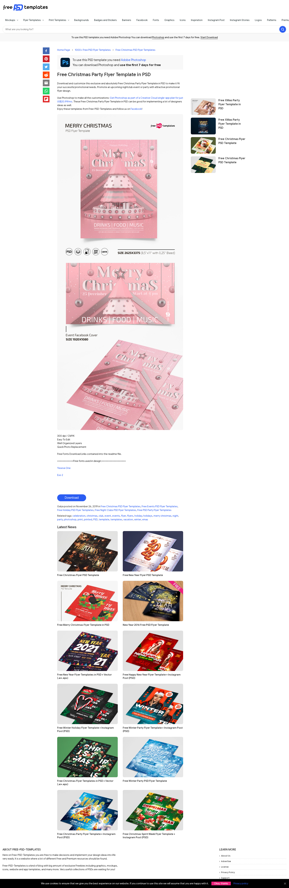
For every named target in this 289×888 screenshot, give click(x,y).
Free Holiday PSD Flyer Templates (75, 510)
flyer (123, 515)
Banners (126, 20)
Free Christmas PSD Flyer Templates (135, 49)
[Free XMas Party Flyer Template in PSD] (203, 106)
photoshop (70, 519)
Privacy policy (240, 883)
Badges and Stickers (105, 20)
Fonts (156, 20)
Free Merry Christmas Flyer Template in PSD (83, 624)
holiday (138, 515)
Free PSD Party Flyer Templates (154, 510)
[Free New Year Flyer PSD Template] (153, 551)
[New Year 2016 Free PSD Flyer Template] (153, 601)
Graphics (169, 20)
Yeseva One (64, 468)
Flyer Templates (32, 20)
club (101, 515)
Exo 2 (60, 475)
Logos (258, 20)
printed (88, 519)
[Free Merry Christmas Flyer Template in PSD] (87, 601)
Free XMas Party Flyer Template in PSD (229, 104)
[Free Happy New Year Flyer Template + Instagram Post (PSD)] (153, 651)
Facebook (142, 20)
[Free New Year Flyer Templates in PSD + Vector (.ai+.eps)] (87, 651)
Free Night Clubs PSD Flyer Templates (115, 510)
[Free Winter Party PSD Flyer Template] (153, 757)
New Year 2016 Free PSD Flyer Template (146, 624)
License (225, 867)
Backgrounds (81, 20)
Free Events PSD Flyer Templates (160, 506)
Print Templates (57, 20)
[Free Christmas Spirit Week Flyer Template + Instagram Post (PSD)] (153, 810)
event (108, 515)
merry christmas (162, 515)
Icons (183, 20)
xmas (145, 519)
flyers (130, 515)
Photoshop (158, 37)
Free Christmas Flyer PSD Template (78, 575)
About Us (225, 855)
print (80, 519)
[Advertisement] (218, 68)
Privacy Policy (228, 872)
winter (137, 519)
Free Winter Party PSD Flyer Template (145, 780)
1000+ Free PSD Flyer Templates (93, 49)
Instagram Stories (240, 20)
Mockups (10, 20)
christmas (92, 515)
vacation (128, 519)
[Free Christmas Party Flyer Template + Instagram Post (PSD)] (87, 810)
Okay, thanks (221, 883)
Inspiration (197, 20)
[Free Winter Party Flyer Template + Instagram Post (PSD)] (153, 704)
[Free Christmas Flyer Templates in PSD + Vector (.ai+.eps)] (87, 757)
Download (72, 498)
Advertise (226, 861)
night (175, 515)
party (60, 519)
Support (225, 878)
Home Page (63, 49)
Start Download (209, 37)
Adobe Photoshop (133, 60)
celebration (79, 515)
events (116, 515)
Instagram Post (216, 20)
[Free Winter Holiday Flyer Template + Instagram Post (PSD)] (87, 704)
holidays (147, 515)
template (104, 519)
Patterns (271, 20)
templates (116, 519)
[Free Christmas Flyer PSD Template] (87, 551)
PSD (95, 519)
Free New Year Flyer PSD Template (143, 575)
